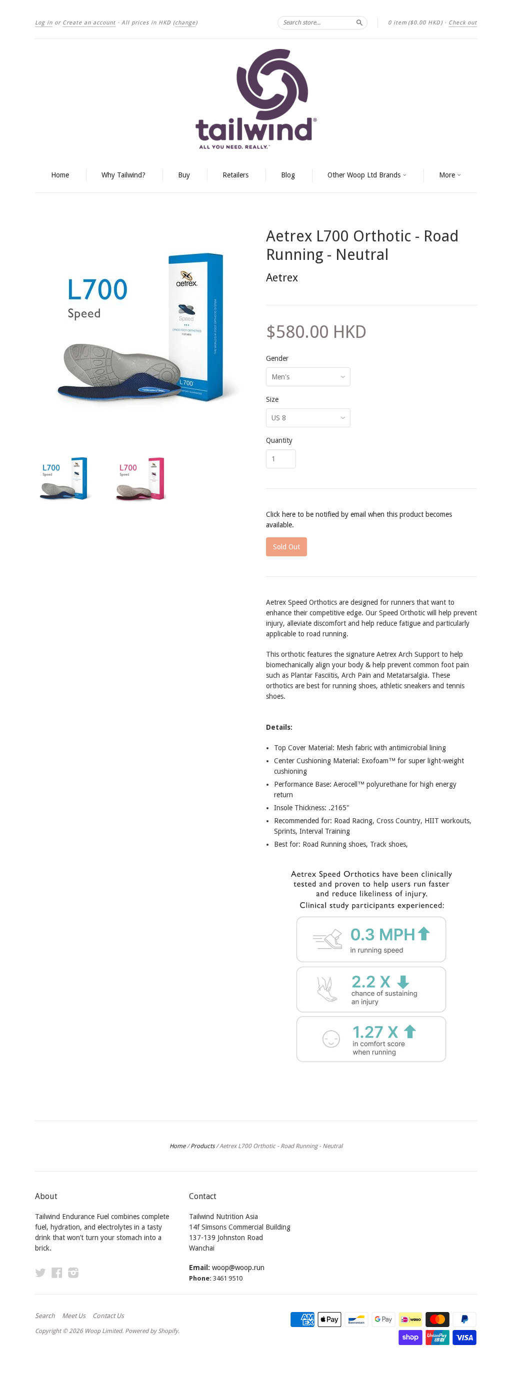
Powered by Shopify (151, 1331)
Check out (462, 22)
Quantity (279, 440)
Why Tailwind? (124, 175)
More (448, 175)
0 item (415, 22)
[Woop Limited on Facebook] (57, 1273)
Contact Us (108, 1316)
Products (202, 1146)
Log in (43, 22)
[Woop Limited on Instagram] (73, 1273)
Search (45, 1316)
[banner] (256, 99)
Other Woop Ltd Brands (365, 175)
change (185, 22)
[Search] (359, 22)
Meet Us (74, 1316)
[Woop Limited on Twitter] (40, 1273)
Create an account (89, 22)
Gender (277, 358)
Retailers (235, 175)
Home (60, 175)
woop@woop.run (238, 1268)
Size (272, 399)
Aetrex (282, 277)
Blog (288, 175)
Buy (184, 175)
